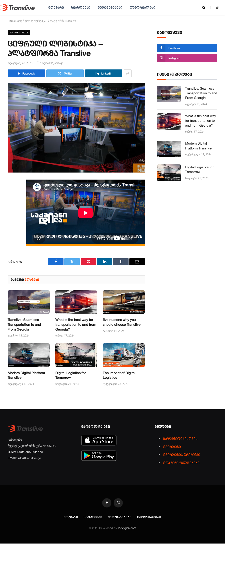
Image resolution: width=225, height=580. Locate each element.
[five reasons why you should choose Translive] (124, 302)
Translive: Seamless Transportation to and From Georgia (24, 324)
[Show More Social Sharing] (128, 73)
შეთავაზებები (110, 7)
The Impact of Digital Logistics (119, 375)
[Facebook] (12, 194)
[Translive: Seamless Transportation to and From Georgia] (29, 302)
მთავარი (56, 7)
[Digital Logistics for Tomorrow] (76, 355)
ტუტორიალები (142, 7)
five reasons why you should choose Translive (122, 322)
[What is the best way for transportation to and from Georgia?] (76, 302)
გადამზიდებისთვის (180, 438)
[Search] (203, 7)
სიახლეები (80, 7)
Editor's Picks (18, 32)
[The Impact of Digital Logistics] (124, 355)
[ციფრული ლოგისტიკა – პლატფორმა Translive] (76, 128)
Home (11, 20)
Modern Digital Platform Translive (26, 375)
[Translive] (17, 7)
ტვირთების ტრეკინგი (181, 454)
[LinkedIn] (12, 214)
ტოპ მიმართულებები (181, 463)
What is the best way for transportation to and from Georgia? (75, 324)
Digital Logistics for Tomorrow (70, 375)
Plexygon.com (127, 528)
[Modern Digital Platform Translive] (29, 355)
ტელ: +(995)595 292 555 (25, 452)
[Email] (12, 234)
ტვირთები (172, 447)
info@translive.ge (29, 458)
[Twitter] (12, 204)
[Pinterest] (12, 224)
